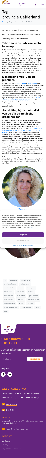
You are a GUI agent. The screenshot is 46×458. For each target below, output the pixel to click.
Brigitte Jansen (20, 83)
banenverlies (8, 292)
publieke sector (26, 307)
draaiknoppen (8, 296)
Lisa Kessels (32, 83)
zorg (5, 311)
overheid (20, 300)
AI (5, 280)
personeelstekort (9, 303)
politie (21, 303)
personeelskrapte (33, 300)
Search (34, 3)
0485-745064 (10, 410)
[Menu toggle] (43, 3)
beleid (31, 227)
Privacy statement (28, 245)
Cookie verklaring (17, 245)
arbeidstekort (25, 284)
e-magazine (21, 296)
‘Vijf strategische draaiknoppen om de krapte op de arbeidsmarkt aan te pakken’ (22, 131)
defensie (30, 292)
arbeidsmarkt (25, 280)
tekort (38, 307)
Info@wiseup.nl (11, 404)
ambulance (13, 280)
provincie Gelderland (10, 307)
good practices (8, 300)
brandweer (20, 292)
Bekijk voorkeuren (23, 241)
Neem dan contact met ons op (17, 429)
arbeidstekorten (9, 288)
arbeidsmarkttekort (10, 284)
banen (21, 288)
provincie (30, 303)
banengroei (30, 288)
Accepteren (23, 235)
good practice (33, 296)
